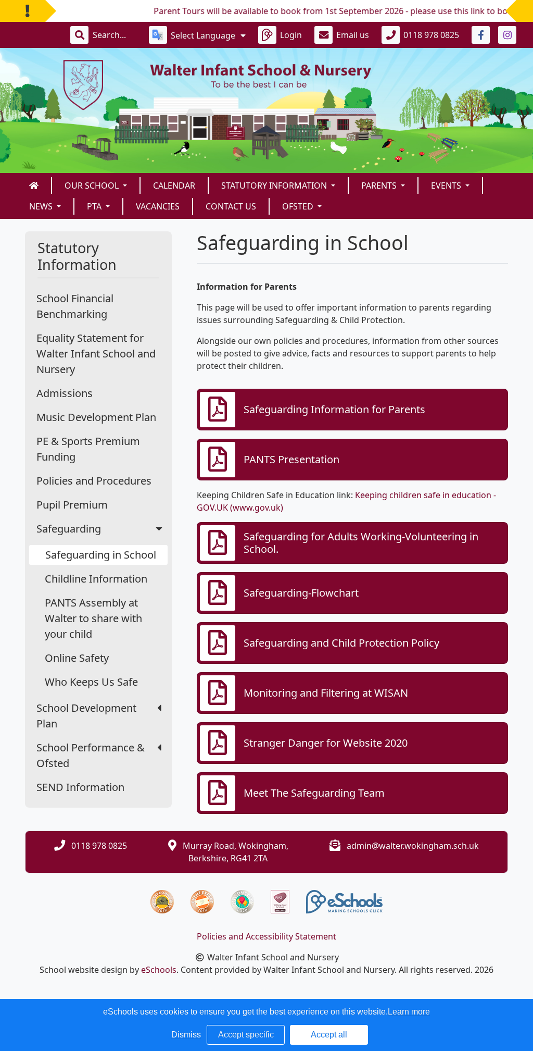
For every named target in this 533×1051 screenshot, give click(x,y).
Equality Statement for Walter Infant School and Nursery (96, 353)
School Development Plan (86, 716)
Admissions (64, 393)
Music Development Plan (96, 417)
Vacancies (158, 206)
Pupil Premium (72, 505)
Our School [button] (93, 185)
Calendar (174, 185)
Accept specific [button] (246, 1034)
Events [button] (447, 185)
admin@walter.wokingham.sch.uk (413, 845)
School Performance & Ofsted (90, 755)
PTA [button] (95, 206)
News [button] (42, 206)
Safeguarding (68, 529)
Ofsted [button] (298, 206)
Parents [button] (380, 185)
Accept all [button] (329, 1034)
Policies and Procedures (93, 481)
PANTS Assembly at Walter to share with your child (93, 618)
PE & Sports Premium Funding (88, 449)
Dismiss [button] (186, 1034)
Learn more (409, 1011)
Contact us (231, 206)
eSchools (158, 969)
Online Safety (77, 658)
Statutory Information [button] (275, 185)
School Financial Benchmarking (74, 306)
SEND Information (80, 787)
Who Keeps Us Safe (91, 682)
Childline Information (96, 579)
